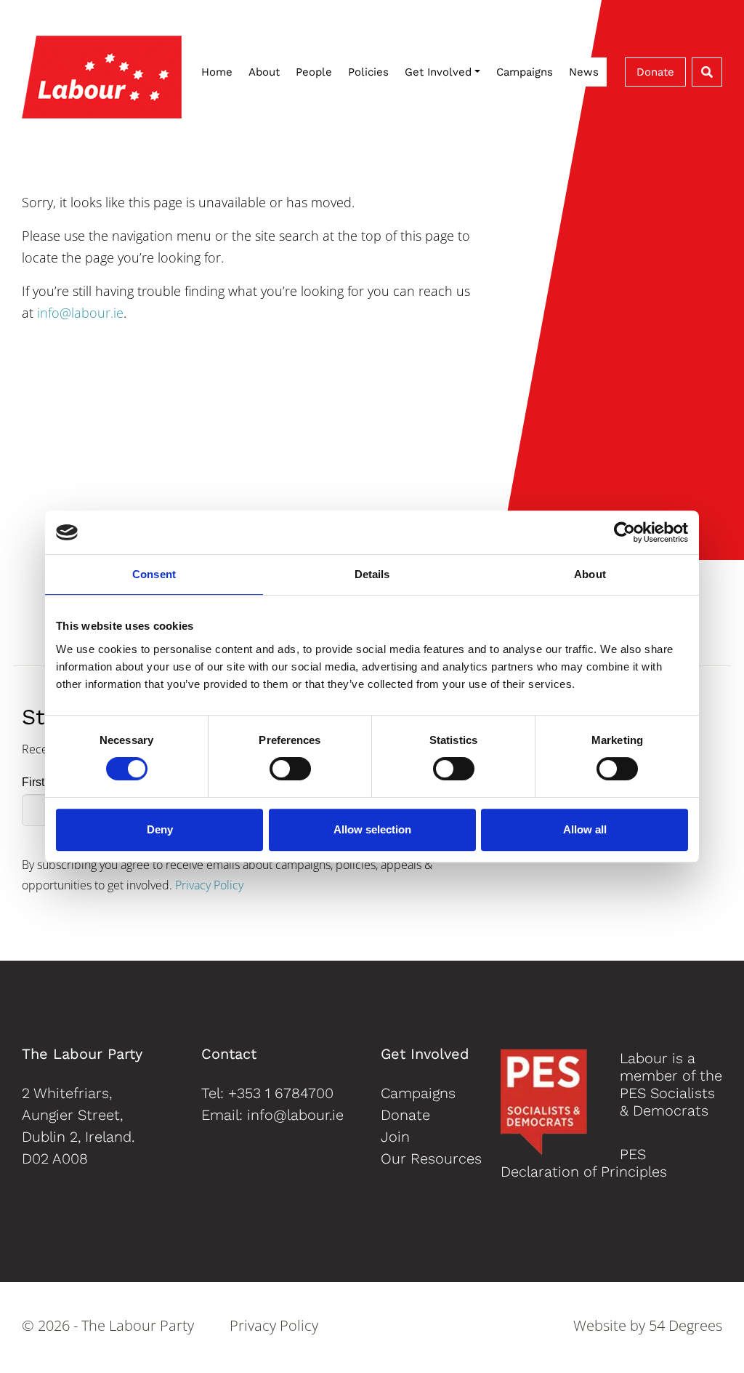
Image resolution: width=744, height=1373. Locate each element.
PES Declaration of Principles (584, 1162)
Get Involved (438, 72)
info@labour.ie (80, 312)
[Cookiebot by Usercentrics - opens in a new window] (624, 532)
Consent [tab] (154, 574)
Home (216, 72)
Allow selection (372, 829)
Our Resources (431, 1158)
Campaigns (524, 72)
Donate (655, 72)
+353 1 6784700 (280, 1093)
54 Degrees (685, 1325)
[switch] (290, 768)
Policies (368, 72)
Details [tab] (372, 574)
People (314, 72)
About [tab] (590, 574)
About (264, 72)
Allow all (585, 829)
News (584, 72)
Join (395, 1136)
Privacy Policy (209, 885)
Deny (160, 829)
